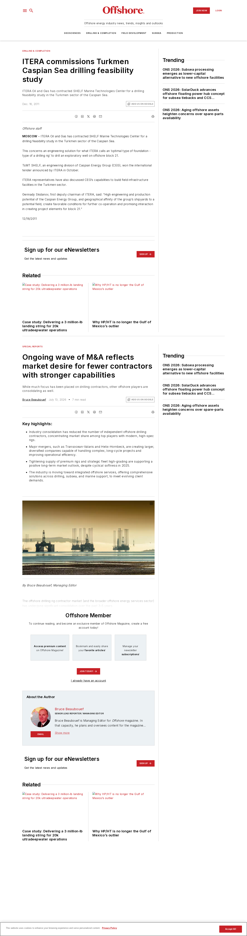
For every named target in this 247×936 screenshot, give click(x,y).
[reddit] (94, 116)
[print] (153, 116)
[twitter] (88, 116)
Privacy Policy (109, 928)
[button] (24, 10)
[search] (31, 10)
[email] (100, 116)
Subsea (156, 33)
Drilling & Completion (101, 33)
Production (175, 33)
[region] (123, 929)
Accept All (230, 929)
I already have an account (88, 680)
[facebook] (76, 116)
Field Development (134, 33)
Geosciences (72, 33)
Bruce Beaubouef (34, 399)
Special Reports (32, 346)
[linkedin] (82, 116)
